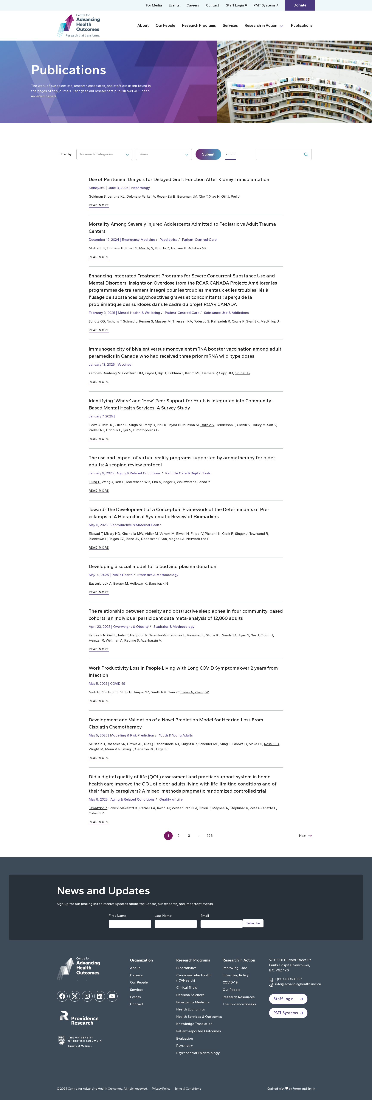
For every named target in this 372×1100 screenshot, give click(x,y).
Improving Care (235, 968)
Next (303, 836)
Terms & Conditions (188, 1089)
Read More (99, 205)
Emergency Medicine (138, 240)
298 (209, 836)
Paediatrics (168, 240)
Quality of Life (171, 799)
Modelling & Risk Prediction (132, 735)
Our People (165, 25)
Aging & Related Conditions (138, 473)
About (143, 25)
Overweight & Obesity (131, 627)
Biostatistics (186, 968)
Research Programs (199, 25)
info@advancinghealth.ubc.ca (298, 984)
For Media (154, 5)
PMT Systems (265, 5)
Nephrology (140, 188)
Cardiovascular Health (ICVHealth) (194, 977)
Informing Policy (236, 975)
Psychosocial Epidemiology (198, 1053)
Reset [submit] (230, 154)
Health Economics (190, 1009)
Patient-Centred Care (199, 240)
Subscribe (253, 923)
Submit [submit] (208, 154)
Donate (300, 5)
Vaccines (124, 364)
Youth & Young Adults (176, 735)
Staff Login (235, 5)
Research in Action (261, 25)
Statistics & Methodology (157, 575)
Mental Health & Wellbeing (139, 313)
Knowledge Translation (194, 1024)
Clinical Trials (186, 987)
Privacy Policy (161, 1089)
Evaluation (184, 1038)
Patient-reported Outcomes (198, 1031)
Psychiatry (184, 1045)
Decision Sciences (190, 995)
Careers (192, 5)
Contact (212, 5)
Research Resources (239, 997)
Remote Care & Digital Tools (188, 473)
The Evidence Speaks (239, 1004)
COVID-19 (117, 683)
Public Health (122, 575)
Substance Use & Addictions (226, 313)
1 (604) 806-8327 (288, 979)
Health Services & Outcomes (199, 1017)
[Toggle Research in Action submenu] (283, 25)
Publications (302, 25)
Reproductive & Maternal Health (135, 525)
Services (230, 25)
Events (174, 5)
